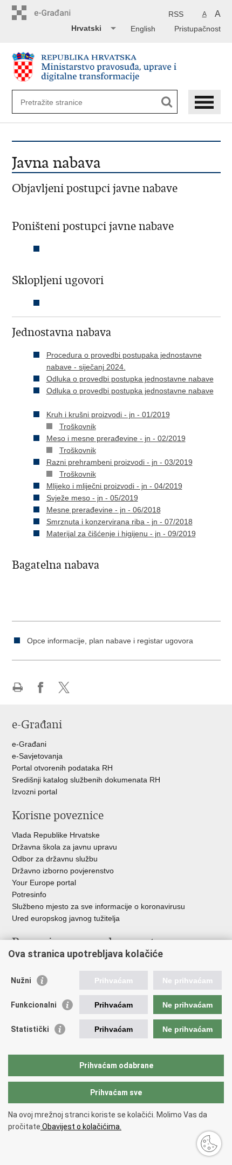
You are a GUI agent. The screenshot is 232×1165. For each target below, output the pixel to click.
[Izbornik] (204, 102)
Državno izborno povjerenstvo (63, 870)
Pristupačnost (197, 28)
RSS (175, 14)
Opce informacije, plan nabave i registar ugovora (110, 640)
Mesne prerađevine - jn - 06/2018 (103, 509)
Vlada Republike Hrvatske (56, 835)
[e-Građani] (58, 12)
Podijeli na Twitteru (64, 687)
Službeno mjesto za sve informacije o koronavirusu (98, 906)
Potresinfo (29, 894)
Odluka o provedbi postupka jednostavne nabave (130, 378)
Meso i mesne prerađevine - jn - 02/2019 (116, 438)
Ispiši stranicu (17, 687)
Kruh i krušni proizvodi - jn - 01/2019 (108, 414)
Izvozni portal (34, 791)
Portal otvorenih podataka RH (62, 767)
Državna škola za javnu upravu (64, 847)
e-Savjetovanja (37, 756)
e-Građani (29, 744)
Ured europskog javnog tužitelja (66, 918)
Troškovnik (77, 426)
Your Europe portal (44, 882)
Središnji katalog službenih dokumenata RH (86, 779)
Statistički (30, 1029)
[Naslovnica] (116, 67)
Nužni (21, 980)
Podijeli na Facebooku (40, 687)
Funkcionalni (34, 1005)
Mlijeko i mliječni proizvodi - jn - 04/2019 (114, 486)
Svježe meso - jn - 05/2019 (92, 497)
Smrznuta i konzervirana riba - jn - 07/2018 (119, 521)
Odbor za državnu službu (55, 858)
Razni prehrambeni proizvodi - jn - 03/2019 (119, 462)
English (143, 28)
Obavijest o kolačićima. (80, 1126)
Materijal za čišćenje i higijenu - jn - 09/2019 (121, 533)
